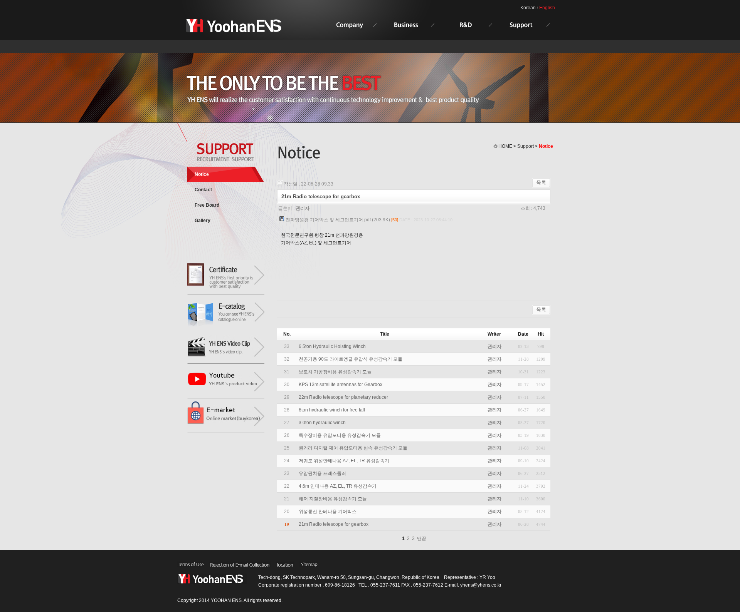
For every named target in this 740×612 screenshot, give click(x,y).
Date (523, 334)
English (547, 7)
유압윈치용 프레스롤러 (322, 473)
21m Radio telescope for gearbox (333, 524)
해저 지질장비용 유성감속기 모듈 (333, 499)
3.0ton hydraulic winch (322, 422)
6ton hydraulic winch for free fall (332, 410)
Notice (202, 174)
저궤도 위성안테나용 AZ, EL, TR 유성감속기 (344, 460)
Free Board (207, 205)
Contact (203, 189)
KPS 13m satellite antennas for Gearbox (340, 384)
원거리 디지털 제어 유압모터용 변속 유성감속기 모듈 (353, 448)
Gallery (202, 220)
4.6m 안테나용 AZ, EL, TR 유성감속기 (338, 486)
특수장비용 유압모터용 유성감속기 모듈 (340, 435)
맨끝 (421, 538)
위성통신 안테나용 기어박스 (328, 511)
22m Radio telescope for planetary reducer (343, 397)
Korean (528, 7)
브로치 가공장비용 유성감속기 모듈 (335, 372)
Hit (541, 334)
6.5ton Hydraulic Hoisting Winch (332, 346)
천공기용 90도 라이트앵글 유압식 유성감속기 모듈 (350, 359)
